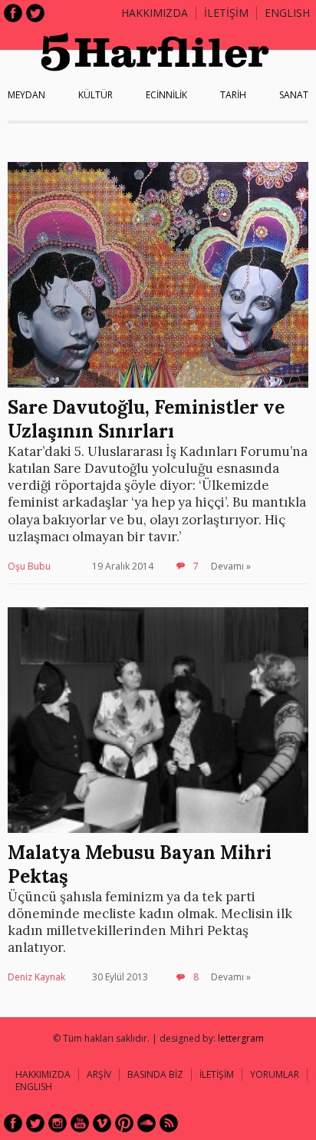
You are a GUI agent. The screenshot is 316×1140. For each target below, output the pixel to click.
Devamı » (231, 566)
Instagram (57, 1123)
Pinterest (124, 1123)
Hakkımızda (154, 12)
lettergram (241, 1038)
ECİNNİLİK (166, 94)
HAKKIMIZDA (43, 1074)
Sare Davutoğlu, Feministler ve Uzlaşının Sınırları (146, 419)
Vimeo (102, 1123)
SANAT (293, 94)
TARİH (233, 94)
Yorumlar (274, 1074)
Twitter (35, 13)
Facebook (13, 13)
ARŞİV (99, 1074)
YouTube (80, 1123)
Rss (169, 1123)
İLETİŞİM (226, 12)
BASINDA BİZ (155, 1074)
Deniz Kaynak (36, 976)
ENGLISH (287, 12)
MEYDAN (26, 94)
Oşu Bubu (29, 566)
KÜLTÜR (95, 94)
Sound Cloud (146, 1123)
